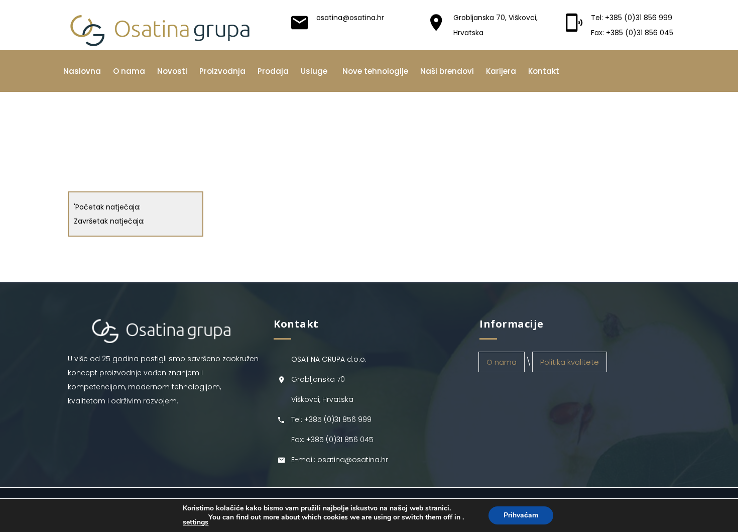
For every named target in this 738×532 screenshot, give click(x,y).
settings (195, 522)
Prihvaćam (521, 515)
